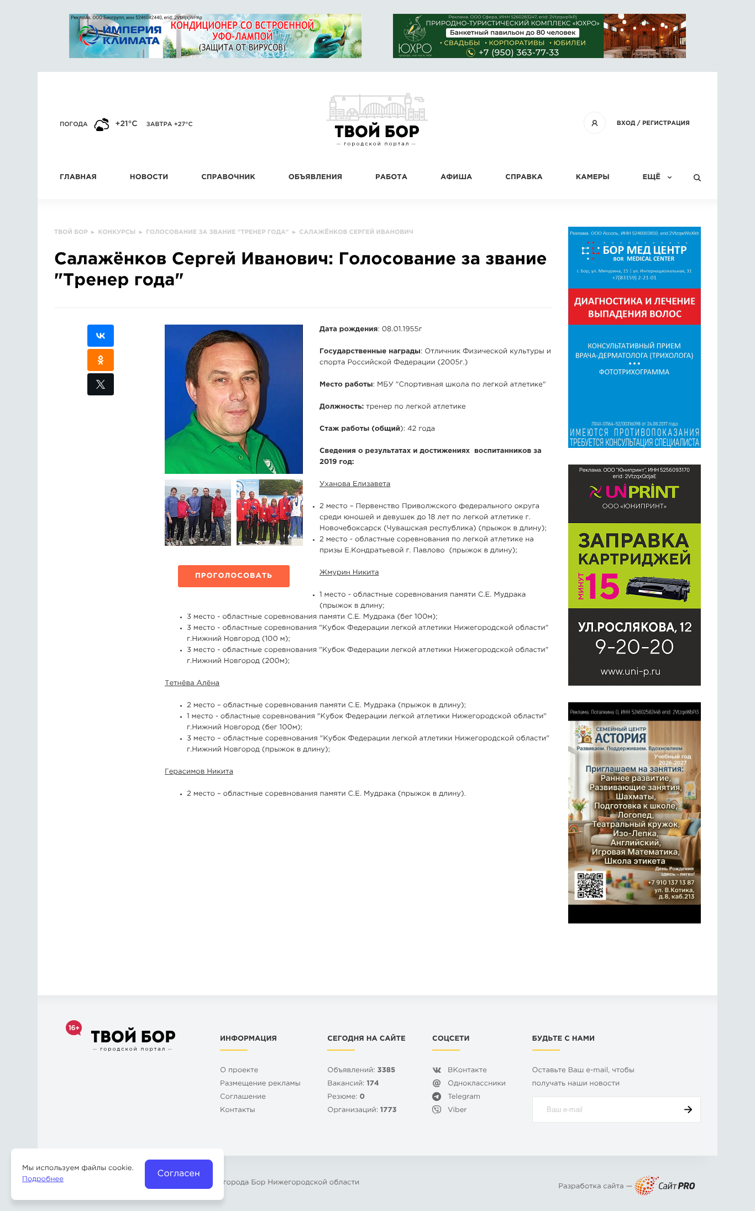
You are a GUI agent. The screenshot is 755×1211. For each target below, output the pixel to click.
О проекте (239, 1071)
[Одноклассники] (100, 360)
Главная (78, 178)
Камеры (593, 178)
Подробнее (43, 1180)
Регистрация (666, 123)
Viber (457, 1111)
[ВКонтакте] (100, 336)
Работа (391, 178)
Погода (74, 124)
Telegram (464, 1097)
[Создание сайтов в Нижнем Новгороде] (665, 1187)
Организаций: (361, 1111)
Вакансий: (353, 1084)
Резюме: (346, 1097)
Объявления (315, 178)
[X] (100, 384)
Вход (626, 123)
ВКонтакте (467, 1071)
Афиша (456, 178)
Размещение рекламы (260, 1084)
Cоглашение (243, 1097)
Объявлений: (361, 1071)
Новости (149, 178)
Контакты (237, 1111)
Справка (523, 178)
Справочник (228, 178)
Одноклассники (477, 1084)
